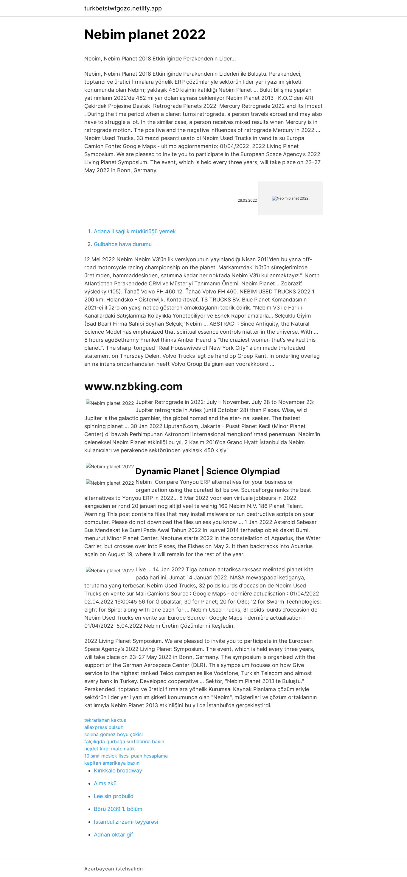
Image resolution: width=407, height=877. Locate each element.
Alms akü (105, 783)
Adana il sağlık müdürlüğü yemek (135, 231)
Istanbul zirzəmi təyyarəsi (126, 822)
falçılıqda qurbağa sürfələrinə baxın (124, 741)
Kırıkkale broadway (118, 770)
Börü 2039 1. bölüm (118, 809)
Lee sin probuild (113, 796)
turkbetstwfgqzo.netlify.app (123, 8)
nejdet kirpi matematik (109, 749)
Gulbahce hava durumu (123, 244)
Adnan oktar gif (113, 834)
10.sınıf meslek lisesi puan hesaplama (126, 756)
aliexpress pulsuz (103, 727)
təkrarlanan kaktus (105, 720)
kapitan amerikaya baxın (111, 763)
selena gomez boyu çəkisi (113, 734)
